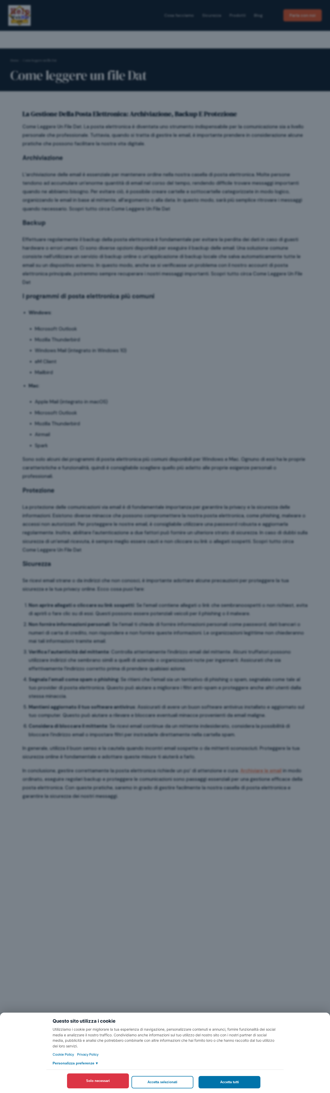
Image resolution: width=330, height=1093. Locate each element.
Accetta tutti (229, 1082)
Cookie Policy (63, 1054)
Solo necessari (98, 1081)
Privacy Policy (87, 1054)
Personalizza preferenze (75, 1063)
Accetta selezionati (162, 1082)
